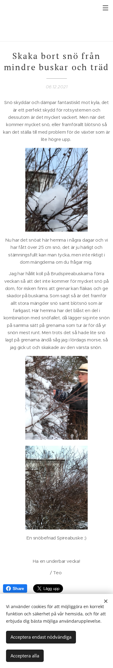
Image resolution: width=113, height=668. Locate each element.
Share (18, 588)
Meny (105, 8)
